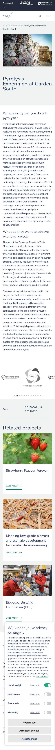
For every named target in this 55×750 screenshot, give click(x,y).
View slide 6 (26, 395)
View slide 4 (21, 395)
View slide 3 (19, 395)
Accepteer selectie (29, 731)
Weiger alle (29, 722)
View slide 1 (14, 395)
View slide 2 (17, 395)
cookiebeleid (42, 676)
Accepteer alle (29, 739)
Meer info (35, 685)
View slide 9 (33, 395)
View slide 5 (24, 395)
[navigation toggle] (49, 16)
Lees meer (11, 486)
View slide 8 (31, 395)
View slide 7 (28, 395)
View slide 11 (37, 395)
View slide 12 (40, 395)
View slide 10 (35, 395)
